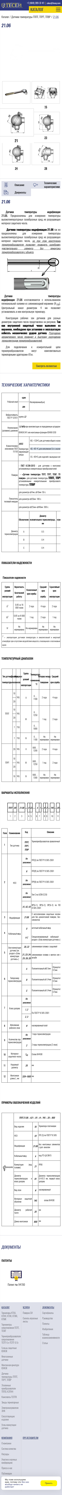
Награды (5, 1454)
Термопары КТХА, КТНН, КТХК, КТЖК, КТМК (10, 1316)
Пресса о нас (7, 1468)
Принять (49, 1483)
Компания (7, 1438)
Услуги (26, 1307)
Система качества (9, 1448)
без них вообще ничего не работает (17, 1484)
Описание (19, 185)
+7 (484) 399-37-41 (35, 3)
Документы (20, 192)
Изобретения (47, 1329)
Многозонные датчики (7, 1358)
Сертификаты (48, 1312)
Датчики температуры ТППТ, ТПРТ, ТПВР (31, 17)
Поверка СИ (28, 1312)
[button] (45, 9)
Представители (30, 1438)
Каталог (5, 17)
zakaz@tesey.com (53, 3)
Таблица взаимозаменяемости (51, 1336)
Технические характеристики (52, 185)
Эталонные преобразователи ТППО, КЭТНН (9, 1388)
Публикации (7, 1473)
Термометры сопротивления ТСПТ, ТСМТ (10, 1327)
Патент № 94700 (16, 1284)
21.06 (56, 17)
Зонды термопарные (10, 1402)
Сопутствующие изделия (8, 1418)
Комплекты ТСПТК (9, 1397)
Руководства (47, 1318)
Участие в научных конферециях (9, 1461)
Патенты (45, 1323)
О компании (6, 1443)
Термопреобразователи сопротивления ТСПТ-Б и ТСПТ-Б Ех (11, 1339)
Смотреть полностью (46, 366)
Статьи (45, 1343)
